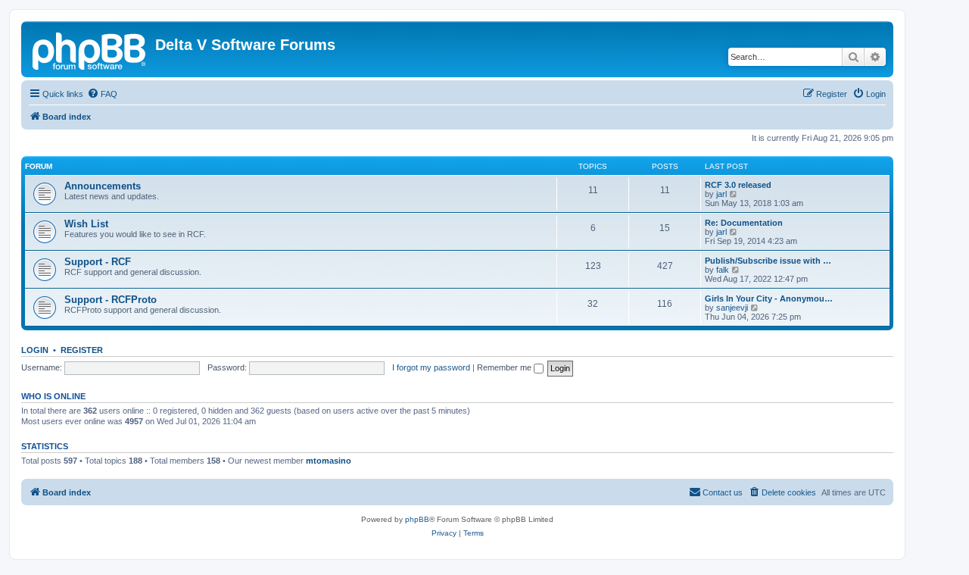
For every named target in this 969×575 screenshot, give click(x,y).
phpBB (417, 519)
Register (82, 350)
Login (34, 350)
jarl (721, 193)
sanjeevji (732, 307)
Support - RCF (97, 261)
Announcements (102, 186)
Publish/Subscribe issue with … (768, 260)
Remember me (505, 367)
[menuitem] (102, 94)
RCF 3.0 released (738, 184)
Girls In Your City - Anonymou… (769, 298)
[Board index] (90, 49)
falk (722, 269)
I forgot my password (431, 367)
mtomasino (328, 460)
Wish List (86, 224)
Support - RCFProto (110, 299)
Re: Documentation (744, 222)
